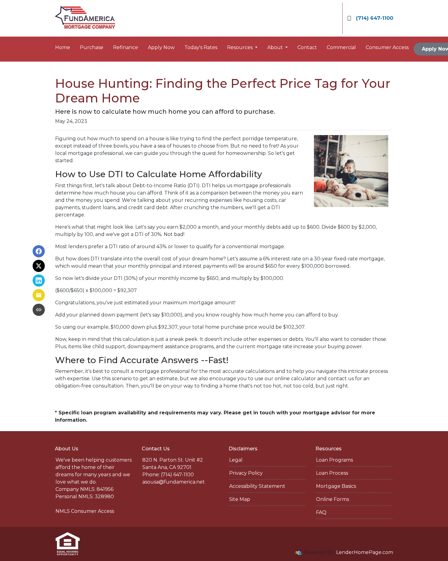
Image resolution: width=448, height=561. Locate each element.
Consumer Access (387, 47)
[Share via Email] (39, 295)
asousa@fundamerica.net (173, 482)
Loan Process (332, 473)
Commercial (341, 47)
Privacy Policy (246, 473)
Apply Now (161, 47)
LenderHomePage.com (364, 552)
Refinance (125, 47)
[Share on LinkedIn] (39, 280)
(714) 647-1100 (374, 18)
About (275, 47)
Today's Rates (200, 47)
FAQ (321, 512)
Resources (240, 47)
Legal (236, 460)
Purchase (91, 47)
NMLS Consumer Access (84, 511)
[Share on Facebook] (39, 251)
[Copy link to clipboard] (39, 310)
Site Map (239, 499)
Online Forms (332, 499)
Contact (307, 47)
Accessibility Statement (257, 486)
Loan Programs (334, 460)
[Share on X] (39, 266)
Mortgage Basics (336, 486)
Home (62, 47)
